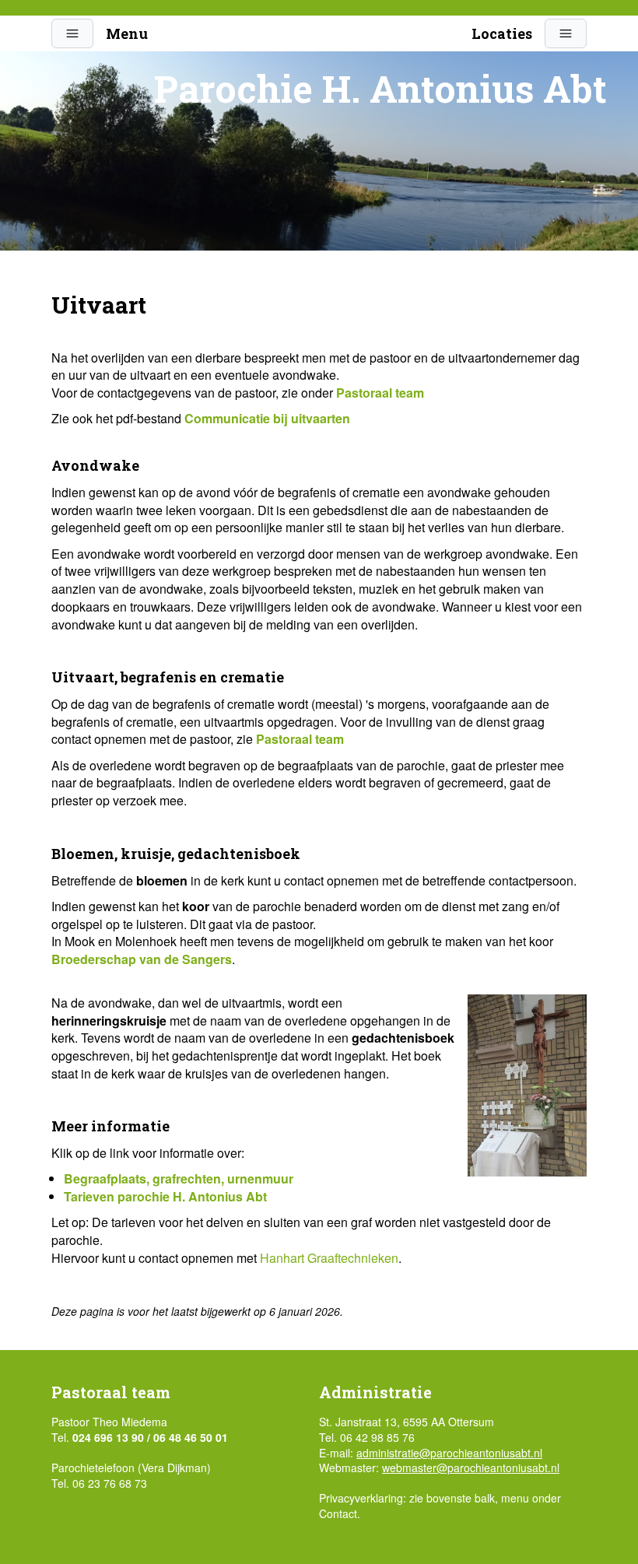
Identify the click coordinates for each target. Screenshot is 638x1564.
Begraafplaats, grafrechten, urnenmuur (178, 1178)
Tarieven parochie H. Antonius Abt (165, 1196)
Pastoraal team (380, 393)
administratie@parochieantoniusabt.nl (449, 1453)
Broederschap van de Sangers (141, 959)
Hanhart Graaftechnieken (329, 1258)
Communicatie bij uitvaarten (267, 418)
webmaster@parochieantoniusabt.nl (470, 1467)
